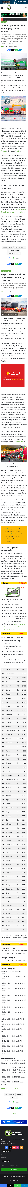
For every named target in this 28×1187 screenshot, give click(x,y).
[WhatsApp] (15, 50)
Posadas (17, 151)
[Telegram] (19, 50)
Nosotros (3, 1154)
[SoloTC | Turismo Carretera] (13, 7)
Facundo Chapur (20, 247)
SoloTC (4, 46)
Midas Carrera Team (14, 254)
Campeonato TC (7, 20)
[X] (12, 50)
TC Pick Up (4, 22)
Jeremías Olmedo (14, 250)
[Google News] (14, 258)
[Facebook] (8, 50)
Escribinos (3, 1157)
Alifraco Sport (8, 247)
